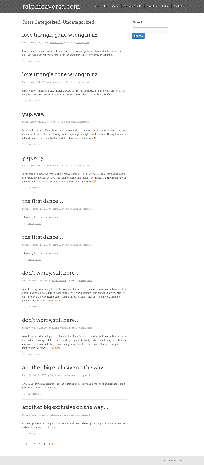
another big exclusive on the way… (65, 367)
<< (25, 444)
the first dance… (42, 201)
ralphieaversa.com (51, 6)
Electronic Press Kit (133, 6)
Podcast (165, 6)
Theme (163, 460)
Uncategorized (82, 42)
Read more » (55, 300)
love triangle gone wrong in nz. (60, 35)
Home (96, 6)
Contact (115, 6)
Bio (105, 6)
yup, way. (33, 114)
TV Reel (178, 6)
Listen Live (152, 6)
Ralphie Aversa (56, 42)
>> (53, 444)
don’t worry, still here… (51, 273)
